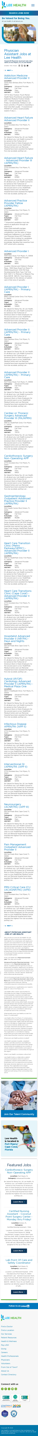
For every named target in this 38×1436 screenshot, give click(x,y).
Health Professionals (10, 1356)
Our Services (6, 1334)
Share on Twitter (22, 66)
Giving (3, 1349)
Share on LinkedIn (25, 66)
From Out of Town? (9, 1367)
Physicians (5, 1360)
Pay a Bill (5, 1345)
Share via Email (27, 66)
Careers (4, 1352)
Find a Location (7, 1330)
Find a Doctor (7, 1326)
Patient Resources (8, 1338)
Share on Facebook (19, 66)
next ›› (10, 70)
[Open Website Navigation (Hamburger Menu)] (33, 5)
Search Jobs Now (19, 13)
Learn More (20, 1202)
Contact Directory (8, 1374)
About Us (5, 1371)
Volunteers (5, 1363)
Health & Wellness (9, 1341)
